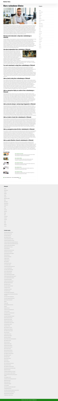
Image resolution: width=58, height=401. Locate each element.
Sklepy (40, 34)
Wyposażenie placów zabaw (8, 319)
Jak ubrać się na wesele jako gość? (9, 309)
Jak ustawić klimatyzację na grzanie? (9, 316)
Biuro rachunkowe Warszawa (19, 162)
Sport (40, 36)
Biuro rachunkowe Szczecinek (19, 153)
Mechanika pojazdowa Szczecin (8, 232)
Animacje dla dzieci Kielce (7, 343)
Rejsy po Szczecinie (7, 342)
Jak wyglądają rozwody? (7, 377)
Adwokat (5, 301)
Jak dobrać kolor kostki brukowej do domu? (10, 378)
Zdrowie (40, 47)
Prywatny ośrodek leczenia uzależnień (9, 245)
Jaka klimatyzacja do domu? (8, 324)
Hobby (5, 195)
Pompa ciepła (6, 303)
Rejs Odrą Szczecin (7, 356)
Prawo (5, 208)
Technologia (5, 216)
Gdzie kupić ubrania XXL (7, 235)
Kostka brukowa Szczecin (7, 263)
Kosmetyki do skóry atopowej (8, 251)
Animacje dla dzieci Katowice (8, 345)
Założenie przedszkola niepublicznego (9, 391)
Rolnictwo (40, 33)
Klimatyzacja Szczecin (7, 314)
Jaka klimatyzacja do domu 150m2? (9, 322)
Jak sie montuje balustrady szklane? (9, 277)
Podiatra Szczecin (6, 258)
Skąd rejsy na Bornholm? (7, 337)
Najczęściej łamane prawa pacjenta (9, 393)
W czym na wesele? (7, 311)
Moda (40, 21)
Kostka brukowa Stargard (7, 383)
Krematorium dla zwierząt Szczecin (9, 250)
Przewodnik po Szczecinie (8, 289)
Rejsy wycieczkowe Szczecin (8, 350)
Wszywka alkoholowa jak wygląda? (9, 253)
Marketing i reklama (41, 20)
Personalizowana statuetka (8, 279)
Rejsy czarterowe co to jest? (8, 327)
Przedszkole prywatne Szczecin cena (9, 266)
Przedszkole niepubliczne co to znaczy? (9, 371)
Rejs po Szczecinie (6, 361)
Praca (40, 28)
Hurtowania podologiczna (7, 256)
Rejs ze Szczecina (6, 332)
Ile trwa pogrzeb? (6, 385)
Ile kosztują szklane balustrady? (8, 269)
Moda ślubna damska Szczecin (8, 282)
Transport (40, 39)
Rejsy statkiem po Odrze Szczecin (9, 366)
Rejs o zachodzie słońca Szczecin (9, 363)
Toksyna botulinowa (7, 248)
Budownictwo (6, 190)
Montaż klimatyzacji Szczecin (8, 317)
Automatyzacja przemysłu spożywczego (9, 368)
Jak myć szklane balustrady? (8, 271)
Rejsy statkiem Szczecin (7, 340)
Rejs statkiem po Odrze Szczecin (8, 353)
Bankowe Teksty (6, 1)
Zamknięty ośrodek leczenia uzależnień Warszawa (11, 243)
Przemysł (40, 31)
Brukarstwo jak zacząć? (7, 380)
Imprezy (40, 18)
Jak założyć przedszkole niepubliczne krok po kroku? (11, 390)
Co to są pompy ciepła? (7, 264)
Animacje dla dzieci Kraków (8, 335)
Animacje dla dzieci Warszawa (8, 329)
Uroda (5, 221)
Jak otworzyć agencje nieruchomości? (9, 298)
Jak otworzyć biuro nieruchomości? (9, 296)
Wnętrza (40, 46)
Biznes (40, 10)
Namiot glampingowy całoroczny (8, 304)
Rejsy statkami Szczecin (7, 355)
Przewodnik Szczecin (7, 290)
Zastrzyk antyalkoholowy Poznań (8, 238)
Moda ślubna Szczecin (7, 284)
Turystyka (40, 41)
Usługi (40, 44)
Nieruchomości (6, 203)
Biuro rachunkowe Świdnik (18, 171)
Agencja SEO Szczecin (7, 369)
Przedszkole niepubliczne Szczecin (9, 240)
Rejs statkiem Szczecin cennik (8, 330)
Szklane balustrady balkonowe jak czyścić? (10, 276)
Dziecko (40, 13)
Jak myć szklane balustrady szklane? (9, 274)
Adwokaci (5, 306)
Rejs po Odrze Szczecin (7, 348)
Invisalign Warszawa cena (7, 388)
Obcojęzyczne (41, 26)
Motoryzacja (40, 23)
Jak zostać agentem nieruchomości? (9, 292)
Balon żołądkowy (6, 261)
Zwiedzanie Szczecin (7, 287)
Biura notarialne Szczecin (7, 237)
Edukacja (40, 15)
